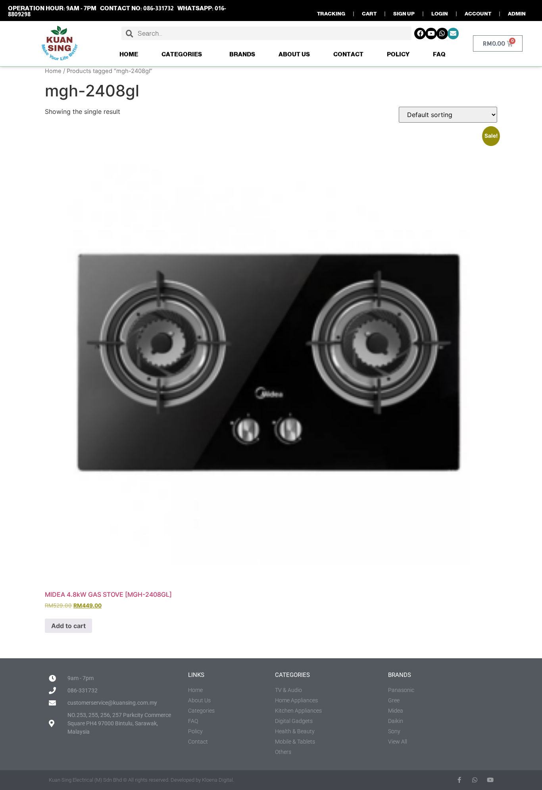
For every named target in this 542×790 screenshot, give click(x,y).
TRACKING (331, 14)
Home (128, 54)
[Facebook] (420, 33)
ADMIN (517, 14)
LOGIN (439, 14)
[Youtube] (431, 33)
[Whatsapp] (442, 33)
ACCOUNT (478, 14)
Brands (242, 54)
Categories (181, 54)
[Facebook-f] (459, 780)
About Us (294, 54)
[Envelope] (453, 33)
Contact (348, 54)
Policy (398, 54)
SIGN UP (404, 14)
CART (369, 14)
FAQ (439, 54)
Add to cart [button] (68, 626)
